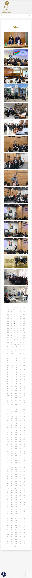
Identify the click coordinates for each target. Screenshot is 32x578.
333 (8, 453)
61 (24, 328)
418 (8, 493)
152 (24, 367)
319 (12, 446)
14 (8, 312)
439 (12, 502)
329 (12, 451)
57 (11, 328)
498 (8, 530)
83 (17, 337)
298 (8, 437)
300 (16, 437)
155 (16, 370)
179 (12, 381)
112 (24, 349)
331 (20, 451)
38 (8, 321)
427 (24, 495)
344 (12, 458)
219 (12, 400)
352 (24, 460)
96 (21, 342)
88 (14, 339)
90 (21, 339)
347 (24, 458)
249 (12, 414)
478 (8, 520)
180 (16, 381)
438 (8, 502)
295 (16, 435)
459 (12, 511)
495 (16, 527)
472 (24, 516)
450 (16, 506)
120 (16, 353)
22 (14, 314)
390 (16, 479)
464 (12, 513)
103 (8, 346)
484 (12, 523)
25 (24, 314)
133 (8, 360)
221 (20, 400)
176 (20, 379)
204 (12, 393)
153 (8, 370)
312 (24, 442)
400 (16, 483)
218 (8, 400)
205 (16, 393)
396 (20, 481)
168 (8, 377)
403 (8, 486)
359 (12, 465)
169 (12, 377)
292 (24, 432)
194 (12, 388)
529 (12, 544)
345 (16, 458)
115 (16, 351)
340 (16, 455)
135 (16, 360)
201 (20, 390)
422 (24, 493)
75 (11, 335)
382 (24, 474)
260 (16, 418)
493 (8, 527)
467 (24, 513)
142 (24, 363)
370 (16, 469)
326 (20, 448)
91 (24, 339)
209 (12, 395)
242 (24, 409)
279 (12, 428)
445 (16, 504)
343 (8, 458)
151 (20, 367)
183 (8, 384)
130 (16, 358)
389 (12, 479)
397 (24, 481)
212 (24, 395)
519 (12, 539)
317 (24, 444)
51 (11, 326)
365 (16, 467)
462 (24, 511)
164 (12, 374)
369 (12, 469)
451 (20, 506)
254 (12, 416)
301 (20, 437)
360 (16, 465)
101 (19, 344)
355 (16, 462)
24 (21, 314)
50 (8, 326)
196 (20, 388)
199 (12, 390)
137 (24, 360)
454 (12, 509)
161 (20, 372)
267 (24, 421)
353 (8, 462)
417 (24, 490)
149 (12, 367)
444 (12, 504)
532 (24, 544)
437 (24, 499)
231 (20, 404)
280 (16, 428)
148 (8, 367)
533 (15, 546)
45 (11, 323)
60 (21, 328)
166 (20, 374)
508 (8, 534)
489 (12, 525)
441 (20, 502)
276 (20, 425)
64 (14, 330)
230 (16, 404)
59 (17, 328)
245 (16, 411)
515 (16, 537)
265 (16, 421)
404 (12, 486)
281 (20, 428)
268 (8, 423)
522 (24, 539)
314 (12, 444)
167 (24, 374)
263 (8, 421)
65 (17, 330)
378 (8, 474)
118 (8, 353)
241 (20, 409)
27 (11, 316)
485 (16, 523)
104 (12, 346)
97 (24, 342)
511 (20, 534)
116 (20, 351)
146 (20, 365)
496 (20, 527)
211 (20, 395)
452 (24, 506)
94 (14, 342)
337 (24, 453)
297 (24, 435)
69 (11, 333)
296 (20, 435)
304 (12, 439)
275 (16, 425)
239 (12, 409)
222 (24, 400)
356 (20, 462)
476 (20, 518)
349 (12, 460)
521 (20, 539)
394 (12, 481)
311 (20, 442)
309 (12, 442)
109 (12, 349)
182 (24, 381)
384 (12, 476)
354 (12, 462)
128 (8, 358)
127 (24, 356)
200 (16, 390)
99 (11, 344)
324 (12, 448)
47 (17, 323)
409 (12, 488)
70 (14, 333)
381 (20, 474)
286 (20, 430)
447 (24, 504)
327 (24, 448)
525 (16, 541)
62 (8, 330)
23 (17, 314)
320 (16, 446)
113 (8, 351)
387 (24, 476)
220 (16, 400)
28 (14, 316)
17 (17, 312)
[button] (4, 574)
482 (24, 520)
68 (8, 333)
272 (24, 423)
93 (11, 342)
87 (11, 339)
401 (20, 483)
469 (12, 516)
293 (8, 435)
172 (24, 377)
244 (12, 411)
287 (24, 430)
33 (11, 319)
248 (8, 414)
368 (8, 469)
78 (21, 335)
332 (24, 451)
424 (12, 495)
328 (8, 451)
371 (20, 469)
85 (24, 337)
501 (20, 530)
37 (24, 319)
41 (17, 321)
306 (20, 439)
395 (16, 481)
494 (12, 527)
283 (8, 430)
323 (8, 448)
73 (24, 333)
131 (20, 358)
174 (12, 379)
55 (24, 326)
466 (20, 513)
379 (12, 474)
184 (12, 384)
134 (12, 360)
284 (12, 430)
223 (8, 402)
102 (23, 344)
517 (24, 537)
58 (14, 328)
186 (20, 384)
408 (8, 488)
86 (8, 339)
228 (8, 404)
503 (8, 532)
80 (8, 337)
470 (16, 516)
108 (8, 349)
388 (8, 479)
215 (16, 397)
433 (8, 499)
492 (24, 525)
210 (16, 395)
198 (8, 390)
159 (12, 372)
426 (20, 495)
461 (20, 511)
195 (16, 388)
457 (24, 509)
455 (16, 509)
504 (12, 532)
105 (16, 346)
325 (16, 448)
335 (16, 453)
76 (14, 335)
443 (8, 504)
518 (8, 539)
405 (16, 486)
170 (16, 377)
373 (8, 472)
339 (12, 455)
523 (8, 541)
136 (20, 360)
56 (8, 328)
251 (20, 414)
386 (20, 476)
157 (24, 370)
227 (24, 402)
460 (16, 511)
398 (8, 483)
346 (20, 458)
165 (16, 374)
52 (14, 326)
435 (16, 499)
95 (17, 342)
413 (8, 490)
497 (24, 527)
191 (20, 386)
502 (24, 530)
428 (8, 497)
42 (21, 321)
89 (17, 339)
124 (12, 356)
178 (8, 381)
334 (12, 453)
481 (20, 520)
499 (12, 530)
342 (24, 455)
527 (24, 541)
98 (8, 344)
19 (24, 312)
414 (12, 490)
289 (12, 432)
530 (16, 544)
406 (20, 486)
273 (8, 425)
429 (12, 497)
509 (12, 534)
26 (8, 316)
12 (20, 309)
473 (8, 518)
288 (8, 432)
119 (12, 353)
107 (24, 346)
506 (20, 532)
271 (20, 423)
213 (8, 397)
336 (20, 453)
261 (20, 418)
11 (17, 309)
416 (20, 490)
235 (16, 407)
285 (16, 430)
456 (20, 509)
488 (8, 525)
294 (12, 435)
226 (20, 402)
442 (24, 502)
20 (8, 314)
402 (24, 483)
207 (24, 393)
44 (8, 323)
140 (16, 363)
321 (20, 446)
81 (11, 337)
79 (24, 335)
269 (12, 423)
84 (21, 337)
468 (8, 516)
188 (8, 386)
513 (8, 537)
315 (16, 444)
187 (24, 384)
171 (20, 377)
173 (8, 379)
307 (24, 439)
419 (12, 493)
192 (24, 386)
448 (8, 506)
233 (8, 407)
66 (21, 330)
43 (24, 321)
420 (16, 493)
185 (16, 384)
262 (24, 418)
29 (17, 316)
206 (20, 393)
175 (16, 379)
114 (12, 351)
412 (24, 488)
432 (24, 497)
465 (16, 513)
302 (24, 437)
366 (20, 467)
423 (8, 495)
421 (20, 493)
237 (24, 407)
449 (12, 506)
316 (20, 444)
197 (24, 388)
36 (21, 319)
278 (8, 428)
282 (24, 428)
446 (20, 504)
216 (20, 397)
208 (8, 395)
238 (8, 409)
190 (16, 386)
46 (14, 323)
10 (13, 309)
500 (16, 530)
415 (16, 490)
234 (12, 407)
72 (21, 333)
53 (17, 326)
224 (12, 402)
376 (20, 472)
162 (24, 372)
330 (16, 451)
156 (20, 370)
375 (16, 472)
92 (8, 342)
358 (8, 465)
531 (20, 544)
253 (8, 416)
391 (20, 479)
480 (16, 520)
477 (24, 518)
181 (20, 381)
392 (24, 479)
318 (8, 446)
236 (20, 407)
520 (16, 539)
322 (24, 446)
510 (16, 534)
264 (12, 421)
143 (8, 365)
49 (24, 323)
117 (24, 351)
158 (8, 372)
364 (12, 467)
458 (8, 511)
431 (20, 497)
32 (8, 319)
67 (24, 330)
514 (12, 537)
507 (24, 532)
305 (16, 439)
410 (16, 488)
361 (20, 465)
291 (20, 432)
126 (20, 356)
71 (17, 333)
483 (8, 523)
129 (12, 358)
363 (8, 467)
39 (11, 321)
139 (12, 363)
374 (12, 472)
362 (24, 465)
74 (8, 335)
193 (8, 388)
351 (20, 460)
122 (24, 353)
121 (20, 353)
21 (11, 314)
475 (16, 518)
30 (21, 316)
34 (14, 319)
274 (12, 425)
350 (16, 460)
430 (16, 497)
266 (20, 421)
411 (20, 488)
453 (8, 509)
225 (16, 402)
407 (24, 486)
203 (8, 393)
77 (17, 335)
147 (24, 365)
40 (14, 321)
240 (16, 409)
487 (24, 523)
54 (21, 326)
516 (20, 537)
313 (8, 444)
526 (20, 541)
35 (17, 319)
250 (16, 414)
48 (21, 323)
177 (24, 379)
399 (12, 483)
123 (8, 356)
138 (8, 363)
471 (20, 516)
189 (12, 386)
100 (15, 344)
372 (24, 469)
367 (24, 467)
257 (24, 416)
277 (24, 425)
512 (24, 534)
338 (8, 455)
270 (16, 423)
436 (20, 499)
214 (12, 397)
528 (8, 544)
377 (24, 472)
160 (16, 372)
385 (16, 476)
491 (20, 525)
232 (24, 404)
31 (24, 316)
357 (24, 462)
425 (16, 495)
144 (12, 365)
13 (23, 309)
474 (12, 518)
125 (16, 356)
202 (24, 390)
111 (20, 349)
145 (16, 365)
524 (12, 541)
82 (14, 337)
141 (20, 363)
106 (20, 346)
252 (24, 414)
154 (12, 370)
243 (8, 411)
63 (11, 330)
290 (16, 432)
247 (24, 411)
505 (16, 532)
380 (16, 474)
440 (16, 502)
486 (20, 523)
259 (12, 418)
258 (8, 418)
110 (16, 349)
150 (16, 367)
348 (8, 460)
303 (8, 439)
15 (11, 312)
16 (14, 312)
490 (16, 525)
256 (20, 416)
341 (20, 455)
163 (8, 374)
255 (16, 416)
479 (12, 520)
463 (8, 513)
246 (20, 411)
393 (8, 481)
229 (12, 404)
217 (24, 397)
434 (12, 499)
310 (16, 442)
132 (24, 358)
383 (8, 476)
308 (8, 442)
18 (21, 312)
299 (12, 437)
